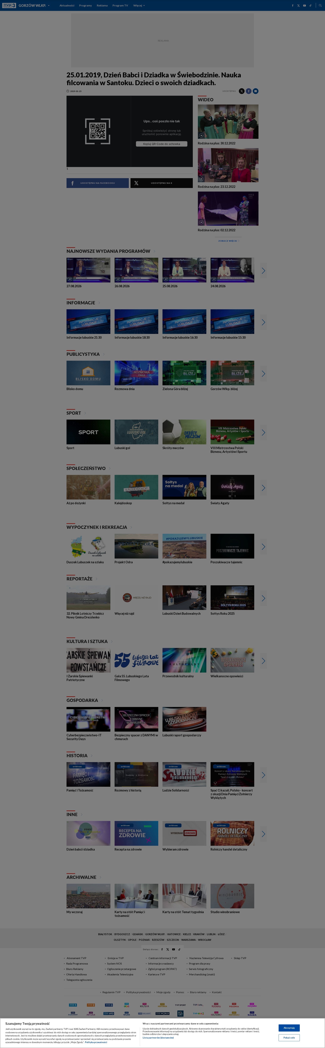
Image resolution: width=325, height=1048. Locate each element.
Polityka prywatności (96, 1042)
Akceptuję (289, 1027)
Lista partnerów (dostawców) (158, 1037)
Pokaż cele (289, 1037)
